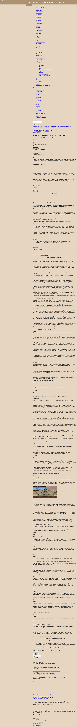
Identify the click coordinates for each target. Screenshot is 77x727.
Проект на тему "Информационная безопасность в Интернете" (46, 667)
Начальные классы (40, 90)
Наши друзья (36, 720)
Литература (38, 14)
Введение (38, 63)
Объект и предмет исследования (46, 69)
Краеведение (39, 30)
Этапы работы (39, 55)
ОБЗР (52, 130)
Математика (38, 17)
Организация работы (40, 53)
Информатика (39, 23)
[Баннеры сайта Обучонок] (44, 663)
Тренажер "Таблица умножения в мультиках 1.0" (43, 697)
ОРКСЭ (37, 40)
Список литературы (40, 79)
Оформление (39, 56)
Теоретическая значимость (44, 75)
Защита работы (39, 84)
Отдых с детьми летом (41, 117)
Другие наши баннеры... (38, 714)
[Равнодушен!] (33, 143)
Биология (38, 24)
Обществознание (39, 29)
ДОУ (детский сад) (40, 7)
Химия (37, 21)
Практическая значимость (44, 76)
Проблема (41, 66)
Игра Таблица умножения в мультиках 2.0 (41, 679)
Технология (41, 131)
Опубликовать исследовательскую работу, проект (44, 660)
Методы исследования (43, 74)
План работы (39, 59)
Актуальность (42, 65)
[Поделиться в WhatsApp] (36, 653)
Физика (37, 18)
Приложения (38, 81)
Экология (38, 26)
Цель (40, 68)
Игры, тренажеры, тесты (61, 2)
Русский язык (39, 13)
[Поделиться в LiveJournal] (36, 657)
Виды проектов (39, 52)
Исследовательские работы (33, 2)
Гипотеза (41, 72)
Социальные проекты (40, 42)
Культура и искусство (40, 113)
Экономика (38, 43)
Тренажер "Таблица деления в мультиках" (42, 694)
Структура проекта (40, 58)
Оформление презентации (41, 82)
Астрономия (38, 20)
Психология (38, 44)
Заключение (38, 78)
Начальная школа (40, 8)
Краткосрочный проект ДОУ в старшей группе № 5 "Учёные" (45, 674)
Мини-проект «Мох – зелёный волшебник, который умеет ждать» (46, 671)
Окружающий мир (39, 10)
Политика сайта (36, 719)
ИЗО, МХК (45, 130)
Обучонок (41, 722)
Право (37, 107)
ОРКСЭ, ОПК (36, 132)
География (38, 31)
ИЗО (37, 36)
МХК (37, 39)
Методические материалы (48, 2)
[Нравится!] (33, 142)
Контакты (29, 5)
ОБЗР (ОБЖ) (39, 37)
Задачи (40, 71)
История (38, 27)
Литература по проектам (41, 47)
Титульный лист (39, 61)
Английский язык (39, 16)
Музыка (37, 34)
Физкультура (38, 33)
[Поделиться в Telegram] (35, 652)
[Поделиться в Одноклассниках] (37, 656)
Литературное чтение (40, 11)
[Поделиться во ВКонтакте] (36, 654)
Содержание (38, 62)
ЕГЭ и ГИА (38, 116)
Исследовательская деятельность (43, 85)
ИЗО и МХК (35, 147)
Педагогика (38, 46)
